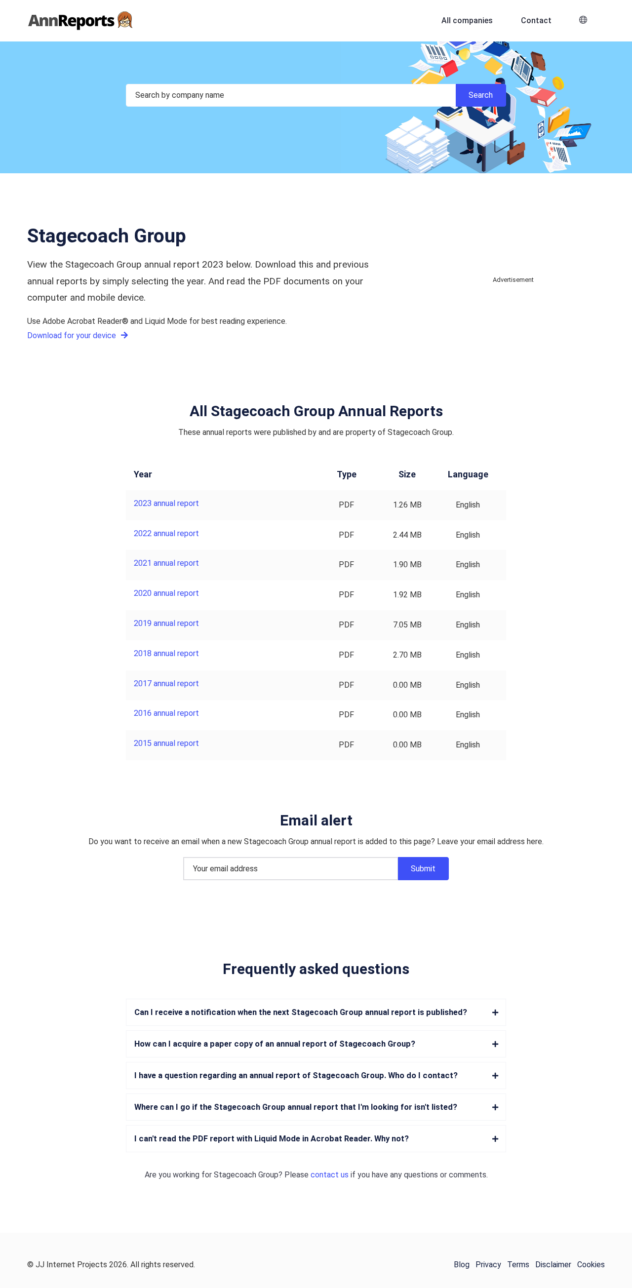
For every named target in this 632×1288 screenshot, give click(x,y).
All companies (467, 20)
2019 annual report (166, 623)
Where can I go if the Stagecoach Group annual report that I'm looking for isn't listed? (295, 1107)
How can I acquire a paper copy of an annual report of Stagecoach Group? (274, 1044)
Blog (462, 1264)
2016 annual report (166, 713)
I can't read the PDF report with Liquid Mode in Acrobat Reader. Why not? (271, 1138)
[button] (583, 21)
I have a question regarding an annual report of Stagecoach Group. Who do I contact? (296, 1075)
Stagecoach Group (246, 1174)
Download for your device (72, 335)
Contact (536, 20)
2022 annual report (166, 533)
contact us (330, 1174)
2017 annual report (166, 683)
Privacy (488, 1264)
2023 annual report (166, 503)
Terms (518, 1264)
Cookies (591, 1264)
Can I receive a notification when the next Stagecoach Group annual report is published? (300, 1012)
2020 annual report (166, 593)
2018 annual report (166, 653)
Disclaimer (553, 1264)
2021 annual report (166, 563)
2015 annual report (166, 743)
